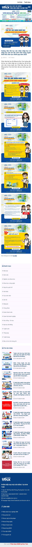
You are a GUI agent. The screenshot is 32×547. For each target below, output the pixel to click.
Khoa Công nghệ (7, 521)
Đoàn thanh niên (7, 525)
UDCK (4, 57)
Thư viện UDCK (7, 531)
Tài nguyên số (7, 534)
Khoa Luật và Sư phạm (9, 518)
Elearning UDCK (7, 528)
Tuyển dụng (27, 2)
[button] (29, 7)
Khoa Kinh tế (6, 515)
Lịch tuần (19, 2)
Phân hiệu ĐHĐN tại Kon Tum (19, 544)
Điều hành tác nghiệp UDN (10, 511)
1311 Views (11, 57)
